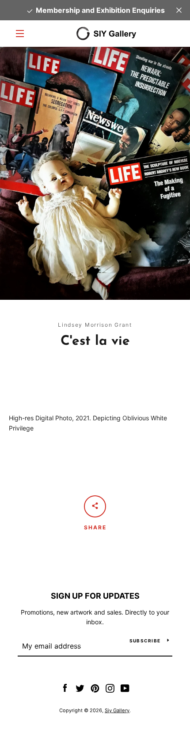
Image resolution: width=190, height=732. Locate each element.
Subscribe (144, 640)
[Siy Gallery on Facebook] (65, 687)
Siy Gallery (117, 710)
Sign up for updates (95, 595)
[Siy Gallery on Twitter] (80, 687)
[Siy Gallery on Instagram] (110, 687)
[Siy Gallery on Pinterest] (95, 687)
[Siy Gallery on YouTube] (125, 687)
